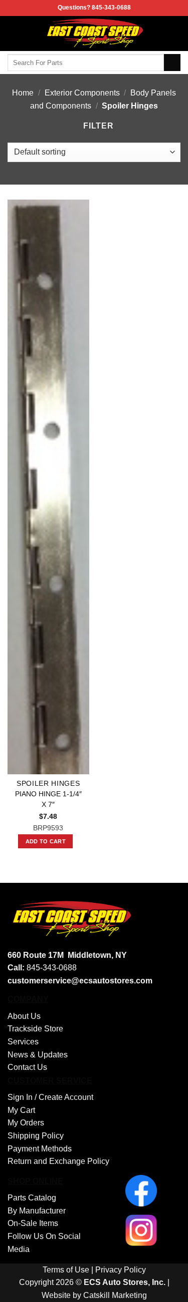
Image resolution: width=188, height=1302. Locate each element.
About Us (24, 1016)
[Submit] (172, 62)
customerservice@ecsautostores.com (80, 980)
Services (23, 1041)
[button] (14, 33)
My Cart (21, 1110)
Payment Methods (40, 1148)
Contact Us (27, 1067)
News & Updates (38, 1054)
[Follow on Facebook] (174, 33)
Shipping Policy (36, 1135)
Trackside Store (35, 1028)
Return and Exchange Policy (58, 1161)
